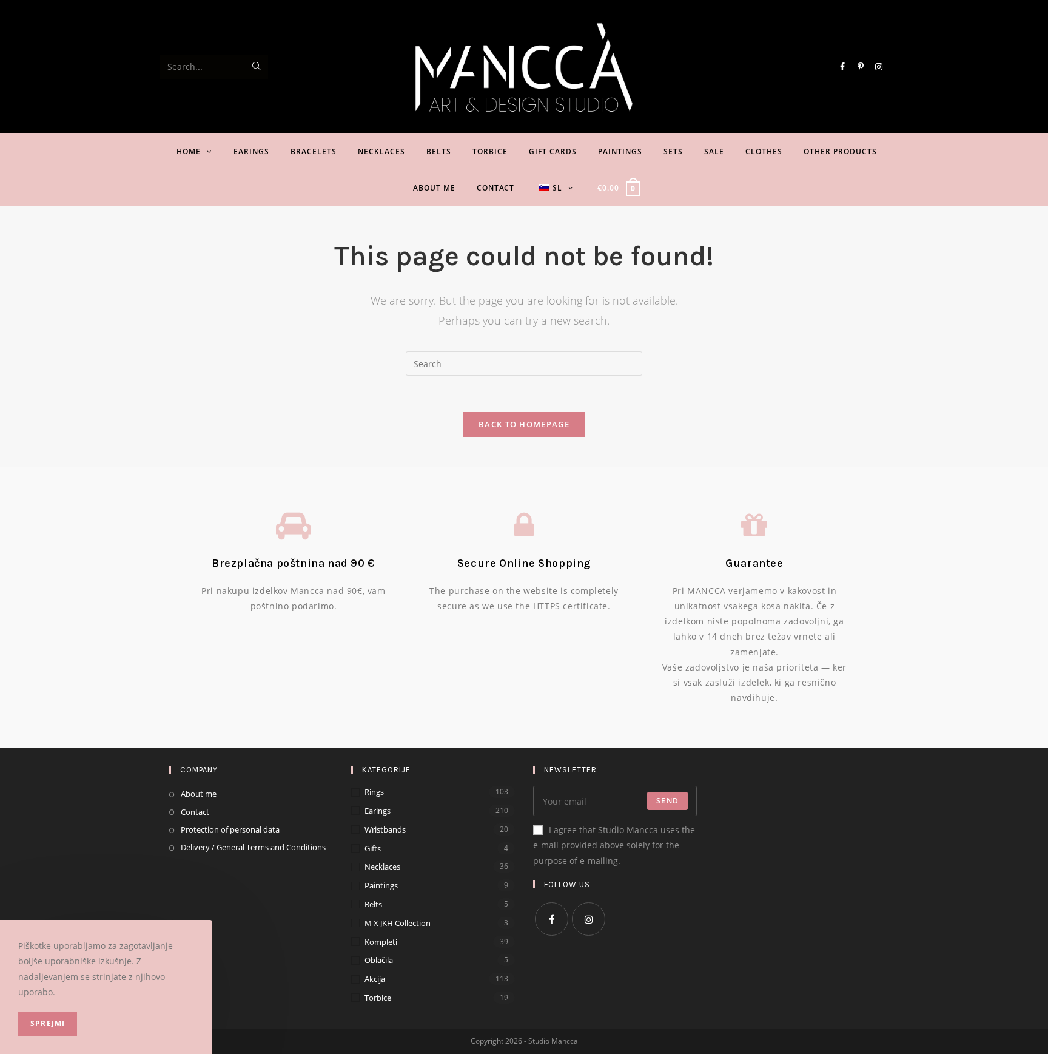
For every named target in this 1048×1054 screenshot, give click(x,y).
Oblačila (378, 959)
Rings (374, 791)
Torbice (377, 997)
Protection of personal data (230, 829)
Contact (195, 811)
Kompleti (380, 941)
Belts (373, 904)
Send (667, 801)
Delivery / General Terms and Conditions (253, 847)
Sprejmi (47, 1023)
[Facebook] (551, 919)
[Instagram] (588, 919)
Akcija (374, 978)
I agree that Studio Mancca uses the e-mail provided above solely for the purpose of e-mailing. (614, 845)
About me (199, 793)
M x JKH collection (397, 922)
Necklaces (382, 866)
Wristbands (385, 829)
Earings (377, 810)
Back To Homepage (524, 424)
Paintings (381, 885)
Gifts (372, 848)
